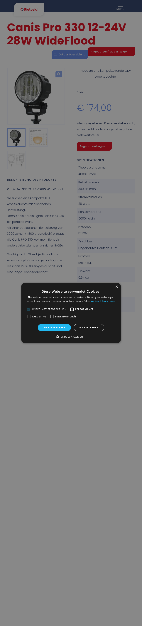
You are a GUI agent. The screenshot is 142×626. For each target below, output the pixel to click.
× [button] (116, 286)
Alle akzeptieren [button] (54, 327)
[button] (71, 336)
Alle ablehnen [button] (88, 327)
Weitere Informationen (103, 300)
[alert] (71, 313)
